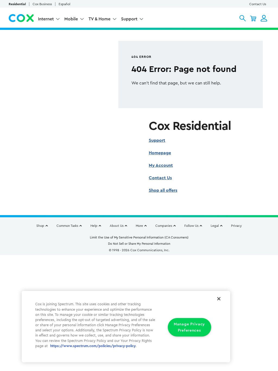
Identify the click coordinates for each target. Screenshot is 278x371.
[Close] (219, 299)
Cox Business (42, 4)
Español (64, 4)
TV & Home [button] (99, 19)
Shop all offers (163, 190)
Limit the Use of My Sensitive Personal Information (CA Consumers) (139, 237)
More (139, 225)
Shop (40, 225)
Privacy (236, 225)
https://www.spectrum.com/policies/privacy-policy (93, 346)
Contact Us (257, 4)
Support (157, 140)
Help (93, 225)
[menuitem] (49, 19)
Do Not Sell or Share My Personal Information (139, 243)
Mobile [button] (71, 19)
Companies (163, 225)
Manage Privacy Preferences (189, 327)
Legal (215, 225)
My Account (161, 165)
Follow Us (191, 225)
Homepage (160, 153)
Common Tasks (67, 225)
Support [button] (129, 19)
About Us (117, 225)
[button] (242, 18)
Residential (17, 4)
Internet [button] (46, 19)
